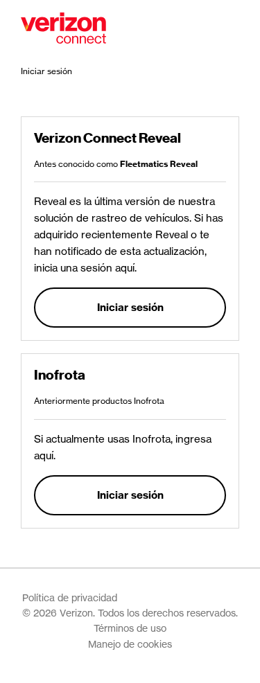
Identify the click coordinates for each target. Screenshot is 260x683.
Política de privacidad (69, 597)
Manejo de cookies (130, 644)
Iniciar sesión (130, 307)
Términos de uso (130, 628)
